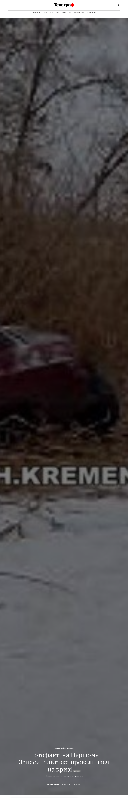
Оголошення (91, 12)
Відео (57, 12)
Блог (70, 12)
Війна (64, 12)
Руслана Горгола (53, 784)
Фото (51, 12)
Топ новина (36, 12)
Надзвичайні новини (64, 748)
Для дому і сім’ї (79, 12)
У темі (45, 12)
